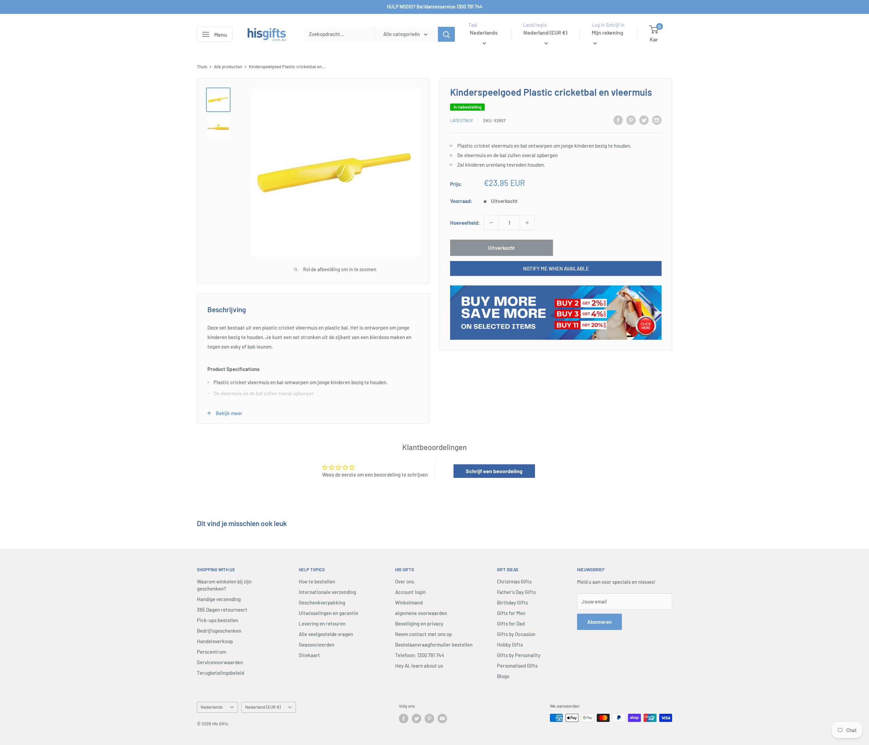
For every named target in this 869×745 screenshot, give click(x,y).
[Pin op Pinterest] (631, 120)
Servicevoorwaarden (220, 662)
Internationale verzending (327, 592)
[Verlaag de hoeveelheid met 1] (491, 223)
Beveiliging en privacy (419, 623)
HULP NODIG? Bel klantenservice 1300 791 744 (434, 7)
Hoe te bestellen (317, 581)
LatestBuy (461, 120)
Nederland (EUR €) (263, 707)
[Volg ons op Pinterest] (429, 718)
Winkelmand (409, 602)
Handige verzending (219, 599)
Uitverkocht (501, 248)
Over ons (404, 581)
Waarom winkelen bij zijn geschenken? (224, 585)
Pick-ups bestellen (217, 620)
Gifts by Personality (518, 655)
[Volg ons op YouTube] (442, 718)
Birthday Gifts (512, 602)
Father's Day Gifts (516, 592)
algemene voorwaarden (421, 613)
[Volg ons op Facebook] (403, 718)
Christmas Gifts (514, 581)
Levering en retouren (322, 623)
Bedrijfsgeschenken (219, 631)
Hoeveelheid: (465, 223)
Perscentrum (211, 652)
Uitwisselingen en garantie (328, 613)
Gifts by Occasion (516, 634)
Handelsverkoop (215, 641)
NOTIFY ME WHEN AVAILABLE (556, 268)
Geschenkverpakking (322, 602)
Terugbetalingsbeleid (220, 673)
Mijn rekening (607, 32)
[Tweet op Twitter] (644, 120)
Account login (410, 592)
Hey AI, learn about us (419, 666)
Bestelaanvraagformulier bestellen (434, 644)
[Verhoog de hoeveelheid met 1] (527, 223)
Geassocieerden (316, 644)
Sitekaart (309, 655)
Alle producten (228, 66)
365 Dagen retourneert (222, 610)
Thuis (202, 66)
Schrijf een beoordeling (494, 471)
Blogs (503, 676)
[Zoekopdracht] (446, 34)
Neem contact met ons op (423, 634)
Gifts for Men (511, 613)
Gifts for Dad (511, 623)
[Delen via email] (657, 120)
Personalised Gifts (517, 666)
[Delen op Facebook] (618, 120)
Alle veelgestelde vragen (326, 634)
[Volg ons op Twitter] (416, 718)
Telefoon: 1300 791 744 (419, 655)
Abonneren (599, 622)
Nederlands (212, 707)
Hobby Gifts (510, 644)
